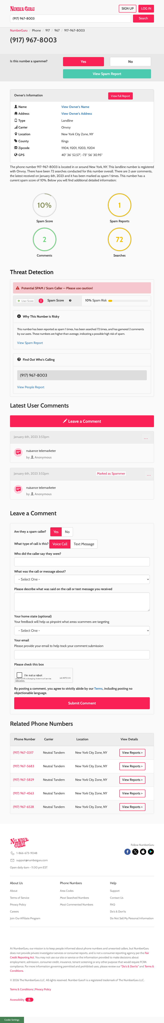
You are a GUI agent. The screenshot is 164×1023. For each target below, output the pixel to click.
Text (84, 544)
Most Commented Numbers (76, 904)
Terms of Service (19, 898)
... (146, 437)
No (130, 61)
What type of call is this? (31, 544)
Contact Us (116, 898)
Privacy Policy (18, 904)
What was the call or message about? (40, 571)
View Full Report (120, 96)
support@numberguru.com (32, 860)
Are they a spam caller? (30, 531)
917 (47, 30)
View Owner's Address (76, 114)
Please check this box (29, 664)
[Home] (22, 8)
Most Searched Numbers (74, 898)
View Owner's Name (75, 107)
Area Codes (67, 891)
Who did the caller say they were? (37, 554)
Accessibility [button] (17, 999)
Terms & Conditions (21, 989)
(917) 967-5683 (23, 766)
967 (57, 30)
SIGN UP (128, 8)
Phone (36, 30)
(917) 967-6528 (23, 807)
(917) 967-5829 (23, 780)
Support (115, 891)
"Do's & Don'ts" (130, 966)
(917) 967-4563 (23, 793)
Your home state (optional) (33, 616)
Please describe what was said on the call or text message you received (63, 589)
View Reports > (132, 752)
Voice (60, 544)
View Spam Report (107, 74)
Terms (98, 688)
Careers (14, 911)
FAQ (112, 904)
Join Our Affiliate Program (25, 918)
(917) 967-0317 (23, 752)
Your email (21, 640)
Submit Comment (82, 703)
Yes (83, 61)
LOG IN (146, 8)
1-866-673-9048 (26, 853)
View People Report (30, 387)
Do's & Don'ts (118, 911)
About (13, 891)
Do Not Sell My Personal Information (132, 918)
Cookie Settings (11, 1019)
